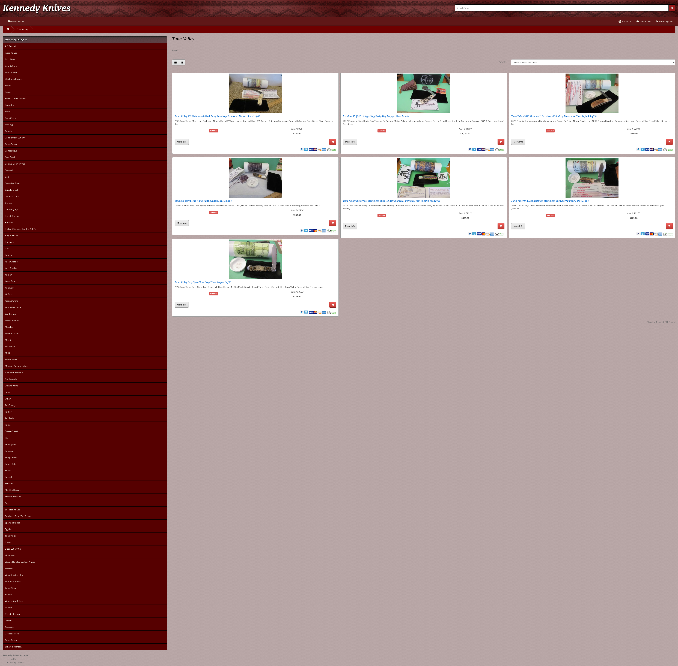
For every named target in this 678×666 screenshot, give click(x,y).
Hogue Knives (11, 235)
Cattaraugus (11, 150)
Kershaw (9, 287)
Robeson (9, 450)
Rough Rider (11, 457)
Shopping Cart (665, 21)
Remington (10, 444)
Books (8, 91)
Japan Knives (11, 52)
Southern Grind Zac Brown (18, 516)
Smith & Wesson (13, 496)
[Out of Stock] (332, 142)
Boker (8, 85)
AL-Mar (8, 607)
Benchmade (11, 72)
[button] (175, 62)
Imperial (9, 255)
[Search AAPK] (671, 7)
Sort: (502, 62)
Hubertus (9, 242)
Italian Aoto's (11, 261)
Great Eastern (12, 633)
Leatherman (11, 313)
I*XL (7, 248)
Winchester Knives (14, 601)
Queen (8, 620)
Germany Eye (11, 209)
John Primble (11, 268)
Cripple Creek (11, 189)
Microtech (10, 346)
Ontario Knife (11, 385)
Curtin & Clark (12, 196)
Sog (7, 503)
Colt (7, 176)
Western (9, 568)
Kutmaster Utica (13, 307)
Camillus (9, 131)
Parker (8, 411)
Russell (8, 477)
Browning (9, 105)
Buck (7, 111)
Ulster (8, 542)
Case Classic (11, 144)
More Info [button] (181, 141)
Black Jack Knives (13, 78)
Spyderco (9, 529)
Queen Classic (12, 431)
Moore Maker (11, 359)
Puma (8, 424)
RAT (7, 437)
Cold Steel (10, 157)
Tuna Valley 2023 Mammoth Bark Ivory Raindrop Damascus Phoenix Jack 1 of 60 (217, 116)
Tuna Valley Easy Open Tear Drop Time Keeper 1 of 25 (203, 282)
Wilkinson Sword (13, 581)
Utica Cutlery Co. (13, 548)
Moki (7, 353)
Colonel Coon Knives (15, 163)
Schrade (9, 483)
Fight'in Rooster (12, 614)
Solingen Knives (12, 509)
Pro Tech (9, 418)
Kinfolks (9, 294)
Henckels (9, 222)
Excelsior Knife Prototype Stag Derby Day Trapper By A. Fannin (376, 116)
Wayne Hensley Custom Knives (20, 561)
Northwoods (11, 379)
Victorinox (10, 555)
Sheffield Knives (12, 490)
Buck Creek (10, 118)
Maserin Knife (12, 333)
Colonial (9, 170)
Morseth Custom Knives (16, 366)
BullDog (9, 124)
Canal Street (11, 587)
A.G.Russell (10, 46)
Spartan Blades (12, 522)
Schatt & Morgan (13, 646)
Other (8, 398)
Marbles (9, 326)
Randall (8, 594)
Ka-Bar (8, 274)
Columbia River (12, 183)
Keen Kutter (10, 281)
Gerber (8, 202)
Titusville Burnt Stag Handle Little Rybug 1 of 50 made (203, 200)
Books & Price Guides (15, 98)
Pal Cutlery (10, 405)
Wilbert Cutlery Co (14, 574)
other (7, 392)
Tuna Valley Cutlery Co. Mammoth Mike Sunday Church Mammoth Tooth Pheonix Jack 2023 (391, 200)
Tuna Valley (22, 29)
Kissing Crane (11, 300)
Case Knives (11, 640)
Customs (9, 627)
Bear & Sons (11, 65)
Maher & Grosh (12, 320)
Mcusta (8, 339)
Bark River (10, 59)
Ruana (8, 470)
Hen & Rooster (12, 215)
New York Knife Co (14, 372)
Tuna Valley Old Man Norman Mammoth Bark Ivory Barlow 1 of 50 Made (550, 200)
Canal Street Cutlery (15, 137)
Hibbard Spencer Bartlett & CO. (20, 229)
